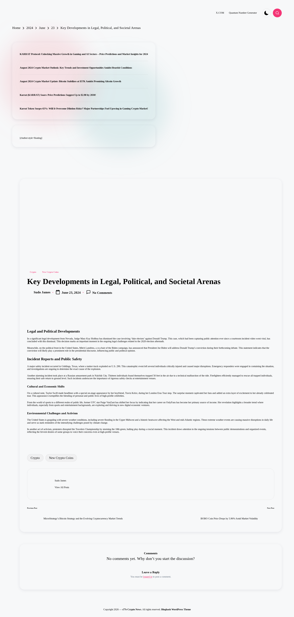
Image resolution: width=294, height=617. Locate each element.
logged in (147, 576)
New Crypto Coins (50, 272)
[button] (62, 487)
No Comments (102, 292)
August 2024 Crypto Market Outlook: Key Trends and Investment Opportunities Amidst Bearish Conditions (76, 67)
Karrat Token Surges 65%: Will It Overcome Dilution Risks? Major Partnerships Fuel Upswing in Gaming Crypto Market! (84, 108)
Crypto (33, 272)
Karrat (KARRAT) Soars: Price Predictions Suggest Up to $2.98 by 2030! (58, 95)
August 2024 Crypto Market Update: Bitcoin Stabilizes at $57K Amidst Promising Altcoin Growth (70, 81)
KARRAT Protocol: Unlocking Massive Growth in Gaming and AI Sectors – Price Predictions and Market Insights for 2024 (84, 54)
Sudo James (60, 480)
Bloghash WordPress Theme (176, 609)
